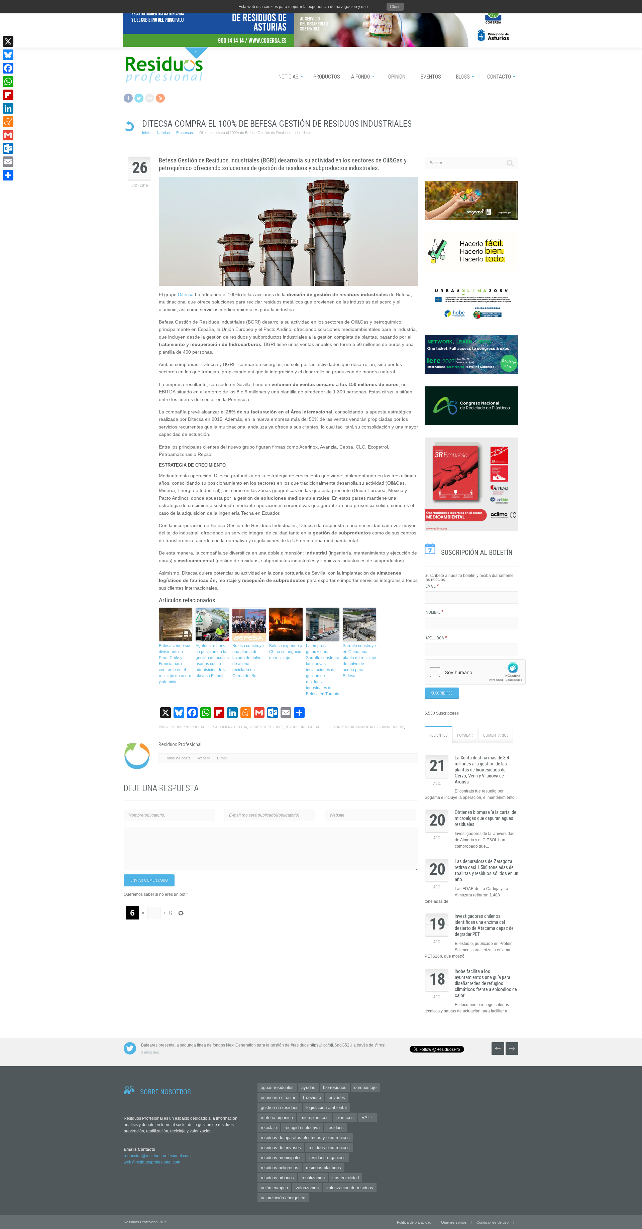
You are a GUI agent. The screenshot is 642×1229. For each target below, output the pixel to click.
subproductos (391, 727)
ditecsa (240, 727)
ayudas (308, 1087)
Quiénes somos (454, 1222)
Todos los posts (178, 758)
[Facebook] (8, 68)
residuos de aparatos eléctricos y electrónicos (305, 1137)
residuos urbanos (277, 1177)
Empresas (184, 133)
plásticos (345, 1117)
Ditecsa (186, 294)
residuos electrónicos (329, 1147)
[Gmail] (8, 135)
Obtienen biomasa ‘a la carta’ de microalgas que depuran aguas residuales (485, 818)
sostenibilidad (345, 1177)
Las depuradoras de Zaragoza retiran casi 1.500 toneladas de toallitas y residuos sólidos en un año (486, 870)
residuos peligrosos (279, 1167)
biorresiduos (334, 1087)
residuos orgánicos (327, 1157)
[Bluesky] (8, 55)
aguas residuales (277, 1087)
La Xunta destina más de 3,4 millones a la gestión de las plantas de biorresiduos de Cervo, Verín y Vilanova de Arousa (482, 770)
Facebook (128, 98)
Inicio (146, 133)
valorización (307, 1187)
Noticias (163, 133)
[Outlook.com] (8, 148)
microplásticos (315, 1117)
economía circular (278, 1097)
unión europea (274, 1187)
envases (337, 1097)
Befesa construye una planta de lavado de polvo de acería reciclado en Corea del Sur (248, 660)
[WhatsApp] (8, 81)
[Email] (8, 161)
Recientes (438, 735)
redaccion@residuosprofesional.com (157, 1155)
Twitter (138, 98)
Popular (465, 735)
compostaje (365, 1087)
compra (226, 727)
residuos (335, 1127)
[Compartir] (8, 175)
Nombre (435, 612)
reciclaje (269, 1127)
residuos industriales (304, 727)
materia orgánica (277, 1117)
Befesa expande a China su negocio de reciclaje (285, 651)
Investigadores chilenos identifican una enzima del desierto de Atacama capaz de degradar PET (484, 925)
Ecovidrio (312, 1097)
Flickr (149, 98)
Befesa (211, 727)
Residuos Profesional (185, 727)
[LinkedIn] (8, 108)
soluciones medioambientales (351, 727)
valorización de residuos (349, 1187)
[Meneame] (8, 121)
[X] (8, 41)
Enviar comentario (149, 880)
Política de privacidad (414, 1222)
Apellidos (436, 638)
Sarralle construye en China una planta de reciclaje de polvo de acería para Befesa (359, 660)
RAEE (367, 1117)
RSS (160, 98)
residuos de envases (281, 1147)
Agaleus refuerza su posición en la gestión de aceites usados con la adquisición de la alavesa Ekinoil (212, 660)
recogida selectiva (302, 1127)
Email (432, 586)
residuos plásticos (323, 1167)
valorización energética (283, 1197)
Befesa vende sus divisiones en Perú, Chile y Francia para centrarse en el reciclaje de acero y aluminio (175, 663)
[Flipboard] (8, 95)
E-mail (222, 758)
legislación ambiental (326, 1107)
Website (203, 758)
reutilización (313, 1177)
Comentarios (495, 735)
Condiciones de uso (492, 1222)
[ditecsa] (288, 231)
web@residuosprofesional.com (152, 1162)
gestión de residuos (265, 727)
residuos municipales (281, 1157)
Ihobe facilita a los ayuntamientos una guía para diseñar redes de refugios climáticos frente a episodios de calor (486, 983)
